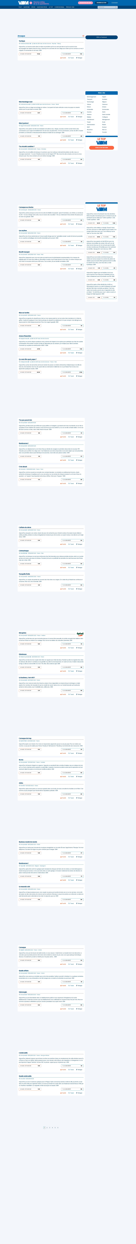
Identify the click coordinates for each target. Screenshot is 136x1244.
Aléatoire (27, 7)
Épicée (33, 7)
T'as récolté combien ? (26, 146)
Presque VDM (70, 7)
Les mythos (23, 230)
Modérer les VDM (101, 2)
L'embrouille (23, 1053)
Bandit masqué (24, 252)
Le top (51, 7)
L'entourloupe (24, 551)
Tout (20, 7)
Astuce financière (25, 336)
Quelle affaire (23, 971)
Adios (21, 783)
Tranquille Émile (24, 574)
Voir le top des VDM (101, 147)
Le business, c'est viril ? (27, 677)
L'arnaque (22, 947)
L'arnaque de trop (25, 738)
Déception (22, 633)
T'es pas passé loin (25, 420)
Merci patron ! (24, 123)
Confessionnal (59, 7)
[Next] (58, 1128)
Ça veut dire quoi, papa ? (28, 359)
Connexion (115, 2)
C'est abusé (23, 467)
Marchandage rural (25, 102)
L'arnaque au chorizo (26, 207)
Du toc (21, 760)
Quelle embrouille (25, 1076)
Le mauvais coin (24, 887)
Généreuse (23, 654)
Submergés (23, 992)
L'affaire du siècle (25, 527)
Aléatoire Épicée (42, 7)
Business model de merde (28, 842)
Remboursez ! (23, 443)
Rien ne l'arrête (24, 313)
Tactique (22, 41)
